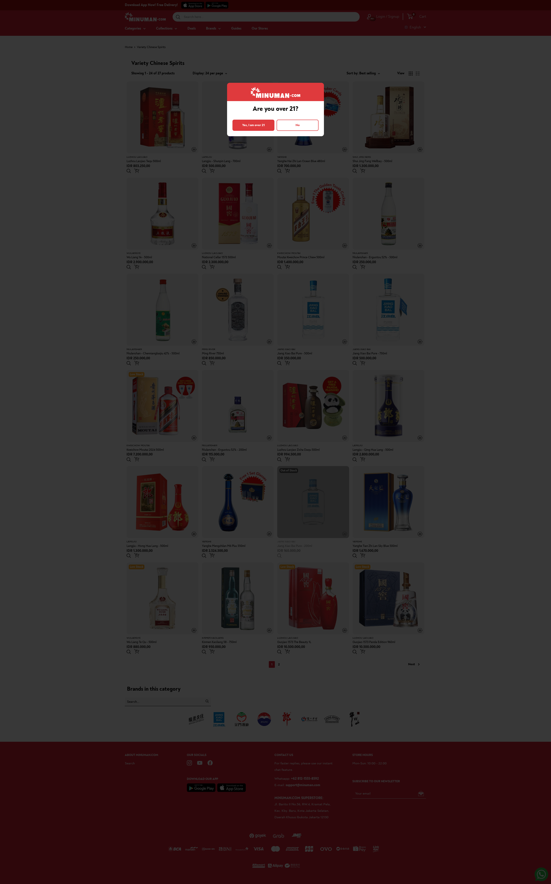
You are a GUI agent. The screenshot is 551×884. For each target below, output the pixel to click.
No (298, 125)
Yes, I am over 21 (253, 125)
